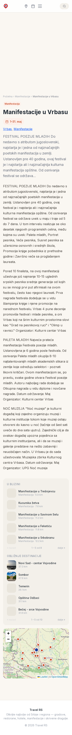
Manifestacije (22, 96)
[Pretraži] (64, 6)
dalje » (61, 547)
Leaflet (43, 676)
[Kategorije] (41, 6)
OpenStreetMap (59, 676)
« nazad (11, 547)
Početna (7, 96)
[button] (36, 650)
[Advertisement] (36, 57)
